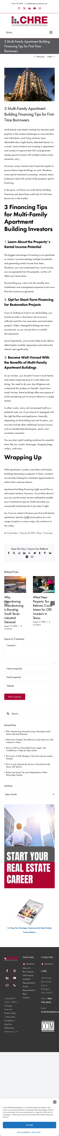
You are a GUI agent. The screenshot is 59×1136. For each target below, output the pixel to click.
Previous (41, 56)
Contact (26, 997)
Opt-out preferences (23, 1132)
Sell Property (28, 975)
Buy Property (28, 971)
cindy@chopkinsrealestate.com (36, 3)
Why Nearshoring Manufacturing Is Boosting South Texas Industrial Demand (13, 609)
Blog (39, 533)
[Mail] (7, 985)
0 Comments (48, 533)
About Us (27, 968)
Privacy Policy (36, 1132)
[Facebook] (7, 971)
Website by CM (11, 1031)
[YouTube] (14, 978)
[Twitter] (14, 971)
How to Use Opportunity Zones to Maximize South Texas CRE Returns (28, 765)
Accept (29, 1125)
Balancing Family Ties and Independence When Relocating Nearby (26, 773)
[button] (54, 1102)
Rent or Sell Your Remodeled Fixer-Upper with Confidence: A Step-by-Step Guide (26, 749)
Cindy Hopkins (12, 533)
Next (49, 56)
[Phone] (14, 985)
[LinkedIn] (7, 978)
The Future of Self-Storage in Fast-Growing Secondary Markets (29, 757)
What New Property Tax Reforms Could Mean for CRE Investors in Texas (42, 607)
